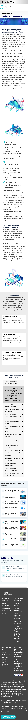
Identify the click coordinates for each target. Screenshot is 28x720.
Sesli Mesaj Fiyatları (5, 665)
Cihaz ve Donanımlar (17, 642)
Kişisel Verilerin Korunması (17, 707)
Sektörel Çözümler (16, 632)
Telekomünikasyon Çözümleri (18, 622)
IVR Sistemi (17, 618)
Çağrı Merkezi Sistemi (17, 604)
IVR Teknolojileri (18, 620)
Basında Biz (5, 602)
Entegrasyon (17, 640)
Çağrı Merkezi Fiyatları (6, 655)
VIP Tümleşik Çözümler (17, 625)
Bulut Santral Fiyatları (5, 651)
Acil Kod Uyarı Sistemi (17, 616)
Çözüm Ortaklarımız (5, 604)
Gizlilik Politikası (5, 707)
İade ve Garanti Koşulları (6, 611)
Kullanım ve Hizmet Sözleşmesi (18, 708)
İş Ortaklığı (17, 638)
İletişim (4, 613)
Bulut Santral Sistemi (17, 601)
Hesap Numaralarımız (6, 607)
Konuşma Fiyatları (4, 661)
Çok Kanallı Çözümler (17, 635)
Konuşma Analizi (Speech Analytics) (18, 608)
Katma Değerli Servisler (18, 612)
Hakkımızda (5, 600)
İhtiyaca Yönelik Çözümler (18, 629)
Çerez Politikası (5, 708)
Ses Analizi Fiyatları (5, 658)
